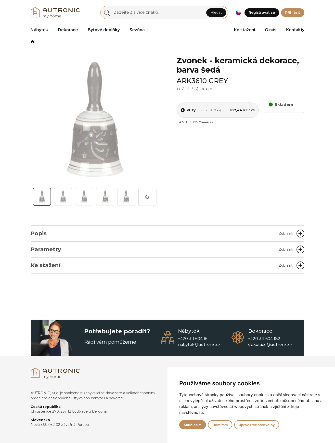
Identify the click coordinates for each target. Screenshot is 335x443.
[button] (238, 12)
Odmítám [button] (220, 425)
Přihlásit (292, 12)
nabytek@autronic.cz (199, 344)
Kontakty (295, 29)
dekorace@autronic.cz (270, 344)
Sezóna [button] (137, 29)
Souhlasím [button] (193, 425)
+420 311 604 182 (264, 338)
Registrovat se (262, 12)
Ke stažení (244, 29)
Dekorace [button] (68, 29)
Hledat (216, 12)
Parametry (162, 249)
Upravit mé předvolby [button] (257, 425)
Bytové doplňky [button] (104, 29)
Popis (162, 233)
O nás (270, 29)
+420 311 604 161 (193, 338)
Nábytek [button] (39, 29)
